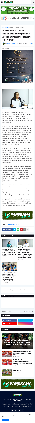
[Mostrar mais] (27, 229)
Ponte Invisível (17, 370)
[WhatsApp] (18, 229)
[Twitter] (14, 229)
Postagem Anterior (6, 311)
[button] (2, 2)
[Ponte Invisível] (7, 372)
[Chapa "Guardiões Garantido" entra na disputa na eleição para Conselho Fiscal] (7, 354)
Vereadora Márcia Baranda (17, 27)
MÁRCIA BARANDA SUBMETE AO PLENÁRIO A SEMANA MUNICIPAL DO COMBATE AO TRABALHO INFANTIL (9, 253)
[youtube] (19, 410)
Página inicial (5, 27)
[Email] (24, 229)
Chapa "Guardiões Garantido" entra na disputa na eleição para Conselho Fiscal (22, 353)
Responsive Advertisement (17, 290)
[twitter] (25, 320)
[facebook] (12, 410)
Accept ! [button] (5, 420)
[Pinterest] (21, 229)
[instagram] (25, 323)
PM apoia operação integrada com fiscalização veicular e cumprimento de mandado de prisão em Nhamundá (17, 342)
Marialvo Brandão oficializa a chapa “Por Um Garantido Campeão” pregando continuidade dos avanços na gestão (22, 362)
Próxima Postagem (28, 311)
